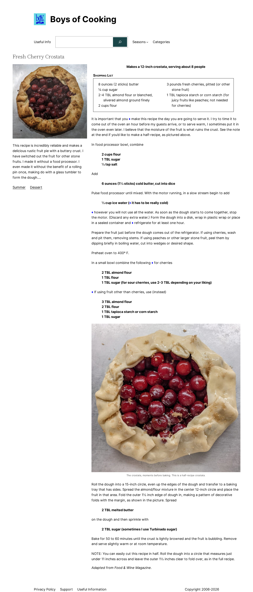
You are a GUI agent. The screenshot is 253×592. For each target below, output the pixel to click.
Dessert (36, 187)
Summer (19, 187)
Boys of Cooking (83, 19)
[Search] (120, 42)
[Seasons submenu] (147, 42)
